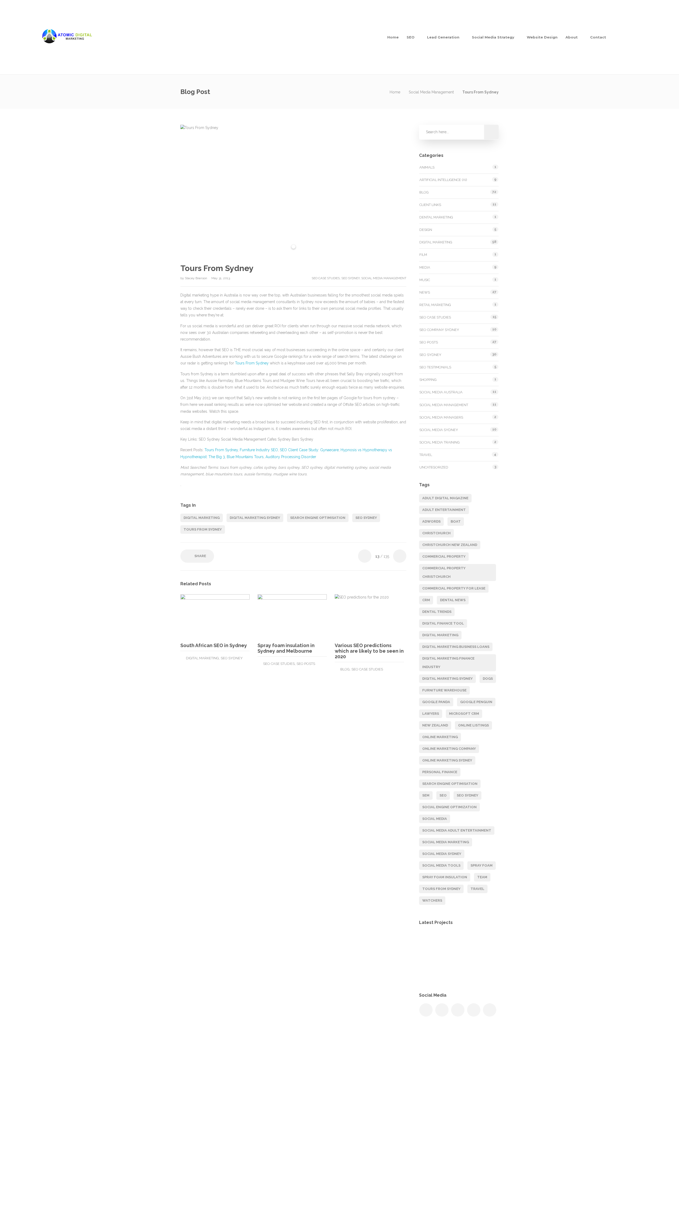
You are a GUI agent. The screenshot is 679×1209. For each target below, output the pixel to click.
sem (425, 795)
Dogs (488, 679)
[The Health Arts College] (430, 969)
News (424, 292)
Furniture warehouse (444, 690)
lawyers (430, 714)
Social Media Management (431, 92)
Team (482, 877)
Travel (425, 455)
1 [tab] (293, 247)
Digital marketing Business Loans (455, 647)
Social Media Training (439, 442)
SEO (411, 37)
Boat (456, 521)
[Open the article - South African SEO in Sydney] (197, 616)
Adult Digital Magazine (445, 498)
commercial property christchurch (443, 572)
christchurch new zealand (449, 545)
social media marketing (445, 842)
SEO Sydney (350, 278)
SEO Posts (306, 664)
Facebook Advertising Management (372, 1119)
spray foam (482, 865)
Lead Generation (443, 37)
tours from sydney (203, 529)
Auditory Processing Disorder (290, 457)
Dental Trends (436, 612)
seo (443, 795)
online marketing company (449, 749)
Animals (426, 167)
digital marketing (202, 518)
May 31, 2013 (220, 278)
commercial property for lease (453, 588)
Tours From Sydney (252, 363)
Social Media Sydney (438, 430)
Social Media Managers (441, 417)
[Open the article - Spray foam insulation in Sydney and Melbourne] (275, 616)
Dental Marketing (436, 217)
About (571, 37)
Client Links (430, 205)
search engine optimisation (317, 518)
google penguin (476, 702)
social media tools (441, 865)
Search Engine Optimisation (365, 1098)
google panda (436, 702)
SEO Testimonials (435, 367)
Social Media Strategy (493, 37)
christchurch (436, 533)
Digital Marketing (202, 658)
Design (425, 230)
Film (423, 255)
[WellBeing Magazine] (430, 943)
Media (424, 267)
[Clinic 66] (483, 969)
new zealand (435, 725)
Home (393, 37)
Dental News (452, 600)
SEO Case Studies (326, 278)
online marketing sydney (447, 760)
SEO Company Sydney (439, 330)
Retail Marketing (435, 305)
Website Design (542, 37)
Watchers (432, 900)
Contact (598, 37)
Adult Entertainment (444, 510)
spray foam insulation (444, 877)
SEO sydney (366, 518)
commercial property (443, 556)
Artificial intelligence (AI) (443, 180)
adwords (431, 521)
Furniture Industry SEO (259, 450)
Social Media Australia (441, 392)
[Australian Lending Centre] (457, 969)
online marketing (440, 737)
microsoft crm (464, 714)
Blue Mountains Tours (245, 457)
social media (434, 819)
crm (426, 600)
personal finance (439, 772)
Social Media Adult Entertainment (456, 830)
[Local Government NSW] (483, 943)
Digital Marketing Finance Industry (448, 662)
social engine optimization (449, 807)
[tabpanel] (293, 190)
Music (424, 280)
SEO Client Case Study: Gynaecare (309, 450)
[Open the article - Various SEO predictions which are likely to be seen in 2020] (352, 616)
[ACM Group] (457, 943)
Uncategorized (433, 467)
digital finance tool (443, 623)
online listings (473, 725)
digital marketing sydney (255, 518)
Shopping (428, 380)
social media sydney (441, 854)
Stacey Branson (196, 278)
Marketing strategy (358, 1087)
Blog (345, 669)
